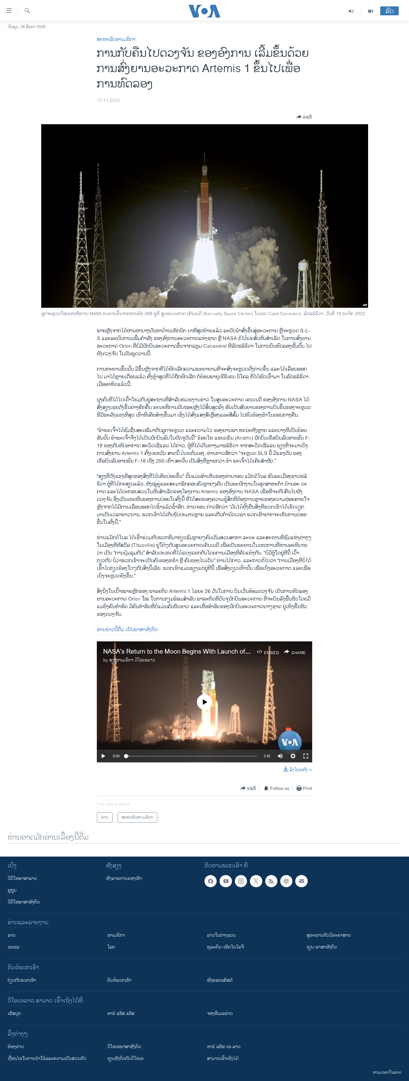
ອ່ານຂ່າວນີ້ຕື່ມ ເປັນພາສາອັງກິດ (127, 629)
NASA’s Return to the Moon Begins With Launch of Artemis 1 (189, 651)
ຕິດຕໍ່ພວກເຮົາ (119, 980)
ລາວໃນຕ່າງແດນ (221, 935)
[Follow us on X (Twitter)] (256, 881)
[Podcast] (286, 881)
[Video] (370, 11)
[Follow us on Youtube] (226, 881)
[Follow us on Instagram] (241, 881)
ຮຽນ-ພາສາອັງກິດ (322, 947)
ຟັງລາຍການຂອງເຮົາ (124, 878)
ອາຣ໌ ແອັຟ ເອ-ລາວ (224, 1046)
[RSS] (271, 881)
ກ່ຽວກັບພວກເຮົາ (22, 980)
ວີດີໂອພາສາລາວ (22, 878)
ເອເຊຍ (13, 947)
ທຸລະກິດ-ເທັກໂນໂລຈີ (225, 947)
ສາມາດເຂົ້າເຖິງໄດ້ (223, 1058)
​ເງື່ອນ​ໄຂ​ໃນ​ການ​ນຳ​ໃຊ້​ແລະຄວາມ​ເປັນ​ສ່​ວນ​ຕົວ (47, 1058)
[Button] (304, 117)
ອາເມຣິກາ (116, 935)
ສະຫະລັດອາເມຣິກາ (116, 39)
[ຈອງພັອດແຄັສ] (301, 881)
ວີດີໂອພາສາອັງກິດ (24, 902)
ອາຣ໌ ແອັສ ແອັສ (121, 1013)
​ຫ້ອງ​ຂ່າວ (16, 1046)
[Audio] (351, 11)
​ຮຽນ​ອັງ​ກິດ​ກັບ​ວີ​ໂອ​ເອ (125, 1058)
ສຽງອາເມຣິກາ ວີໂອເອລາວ (132, 660)
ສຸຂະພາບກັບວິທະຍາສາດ (329, 935)
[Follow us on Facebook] (210, 881)
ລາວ (12, 935)
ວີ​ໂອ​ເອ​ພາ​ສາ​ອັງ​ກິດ (124, 1046)
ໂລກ (111, 947)
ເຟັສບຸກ (14, 1013)
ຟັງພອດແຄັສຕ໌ (220, 980)
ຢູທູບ (12, 890)
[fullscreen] (305, 756)
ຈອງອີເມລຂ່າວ (220, 1013)
